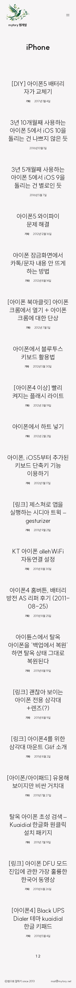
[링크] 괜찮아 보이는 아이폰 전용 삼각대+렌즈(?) (38, 700)
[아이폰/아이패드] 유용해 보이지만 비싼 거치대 (38, 782)
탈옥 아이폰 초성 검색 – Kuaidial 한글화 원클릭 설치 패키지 (38, 825)
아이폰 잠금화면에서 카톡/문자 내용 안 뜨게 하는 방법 (38, 263)
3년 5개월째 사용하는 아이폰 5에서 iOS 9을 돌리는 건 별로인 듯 (38, 177)
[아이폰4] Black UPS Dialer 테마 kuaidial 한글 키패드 (38, 918)
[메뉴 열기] (67, 15)
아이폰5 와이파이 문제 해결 (38, 220)
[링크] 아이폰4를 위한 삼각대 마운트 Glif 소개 (38, 743)
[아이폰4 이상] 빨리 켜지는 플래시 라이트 (38, 392)
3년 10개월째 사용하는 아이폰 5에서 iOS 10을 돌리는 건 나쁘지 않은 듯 (38, 130)
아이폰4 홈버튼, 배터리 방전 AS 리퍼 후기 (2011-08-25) (38, 598)
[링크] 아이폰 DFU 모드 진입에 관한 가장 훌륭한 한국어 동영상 (38, 871)
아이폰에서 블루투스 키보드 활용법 (38, 353)
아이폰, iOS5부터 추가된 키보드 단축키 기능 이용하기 (38, 465)
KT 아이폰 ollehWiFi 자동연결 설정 (38, 555)
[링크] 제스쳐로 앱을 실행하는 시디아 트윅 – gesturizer (38, 512)
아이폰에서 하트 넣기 (38, 426)
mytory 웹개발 (17, 25)
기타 (28, 101)
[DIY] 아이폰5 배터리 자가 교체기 (38, 88)
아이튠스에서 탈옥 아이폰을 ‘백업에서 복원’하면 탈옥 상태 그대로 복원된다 (38, 649)
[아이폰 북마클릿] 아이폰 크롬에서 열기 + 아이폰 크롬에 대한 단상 (38, 310)
